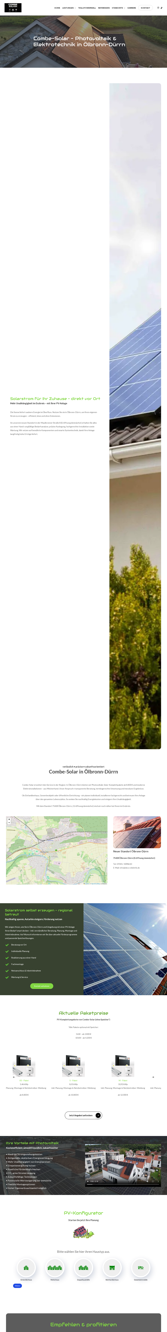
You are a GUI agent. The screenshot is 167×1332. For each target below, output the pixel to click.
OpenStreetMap (95, 884)
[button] (56, 850)
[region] (83, 1077)
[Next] (153, 1077)
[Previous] (14, 1077)
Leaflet (87, 884)
